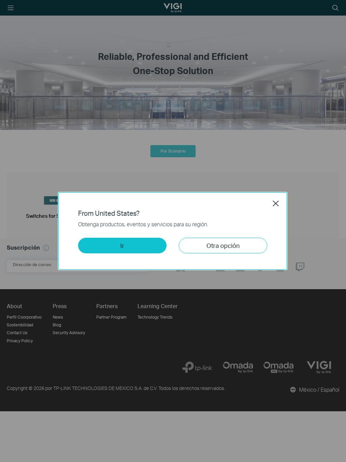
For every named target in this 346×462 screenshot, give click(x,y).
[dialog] (173, 231)
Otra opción (223, 245)
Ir (122, 245)
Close (275, 203)
